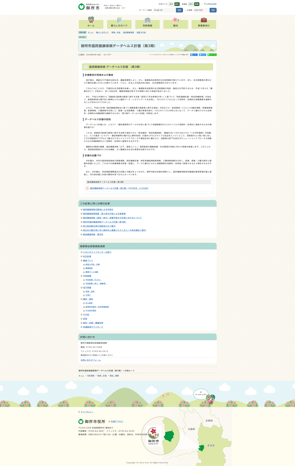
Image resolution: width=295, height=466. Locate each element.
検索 (179, 10)
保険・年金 (116, 32)
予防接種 (87, 276)
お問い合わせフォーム (91, 360)
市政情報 (90, 375)
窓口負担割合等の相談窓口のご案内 (99, 226)
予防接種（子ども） (94, 280)
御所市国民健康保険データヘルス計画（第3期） (105, 222)
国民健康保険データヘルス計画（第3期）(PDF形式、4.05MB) (119, 188)
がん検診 (89, 303)
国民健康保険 (128, 32)
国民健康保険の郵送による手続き (98, 209)
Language (211, 4)
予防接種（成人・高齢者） (96, 283)
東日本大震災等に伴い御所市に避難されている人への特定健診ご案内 (114, 230)
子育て (88, 295)
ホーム (90, 32)
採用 (85, 319)
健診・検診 (88, 299)
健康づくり (88, 260)
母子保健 (87, 287)
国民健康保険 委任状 (93, 234)
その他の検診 (91, 310)
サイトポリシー (87, 412)
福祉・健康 (114, 375)
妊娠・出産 (90, 291)
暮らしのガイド (102, 32)
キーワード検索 (145, 10)
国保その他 (141, 32)
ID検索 (189, 10)
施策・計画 (102, 375)
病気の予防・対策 (93, 264)
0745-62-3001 (96, 431)
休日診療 (87, 256)
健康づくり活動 (92, 272)
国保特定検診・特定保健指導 (97, 307)
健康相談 (89, 268)
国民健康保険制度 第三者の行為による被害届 (104, 214)
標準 (171, 4)
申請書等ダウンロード (93, 327)
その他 (86, 314)
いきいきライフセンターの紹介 (97, 252)
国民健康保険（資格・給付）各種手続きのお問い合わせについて (112, 218)
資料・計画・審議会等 (93, 323)
